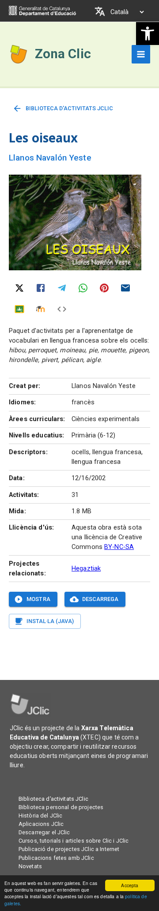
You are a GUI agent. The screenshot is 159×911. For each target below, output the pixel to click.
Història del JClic (40, 815)
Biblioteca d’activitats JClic (53, 798)
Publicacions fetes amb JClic (56, 858)
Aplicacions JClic (41, 824)
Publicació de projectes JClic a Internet (69, 849)
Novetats (30, 866)
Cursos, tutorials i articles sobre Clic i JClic (74, 840)
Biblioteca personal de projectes (61, 807)
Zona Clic (63, 53)
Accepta (129, 885)
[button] (147, 33)
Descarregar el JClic (44, 832)
